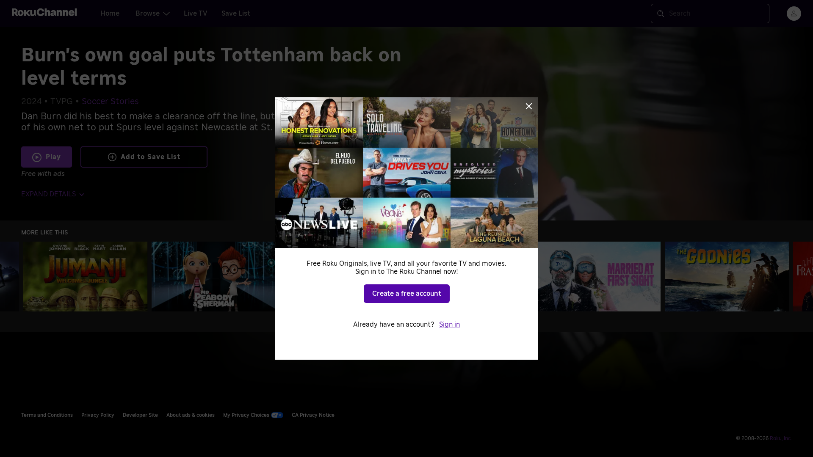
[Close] (529, 106)
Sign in (449, 324)
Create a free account (406, 293)
